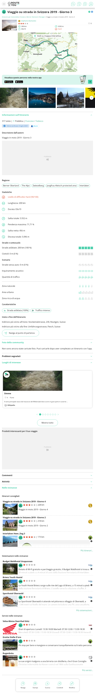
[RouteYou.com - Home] (13, 4)
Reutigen (42, 17)
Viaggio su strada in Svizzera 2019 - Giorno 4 (24, 501)
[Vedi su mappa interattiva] (47, 70)
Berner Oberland (32, 17)
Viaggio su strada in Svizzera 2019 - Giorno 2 (24, 517)
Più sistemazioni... (84, 610)
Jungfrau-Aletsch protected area (62, 185)
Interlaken (84, 185)
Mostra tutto (47, 422)
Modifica (72, 688)
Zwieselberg (38, 185)
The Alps (26, 185)
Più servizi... (87, 670)
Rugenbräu (8, 653)
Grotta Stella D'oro (12, 637)
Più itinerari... (87, 550)
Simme (7, 393)
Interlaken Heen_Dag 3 (14, 533)
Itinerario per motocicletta (10, 17)
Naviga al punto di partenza (22, 333)
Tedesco (39, 121)
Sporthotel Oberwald (13, 593)
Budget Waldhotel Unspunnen (18, 561)
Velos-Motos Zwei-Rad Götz (16, 621)
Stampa (35, 688)
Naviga (23, 688)
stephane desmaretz (28, 21)
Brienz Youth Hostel (12, 577)
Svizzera (22, 17)
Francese (29, 121)
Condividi (60, 688)
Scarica (47, 688)
